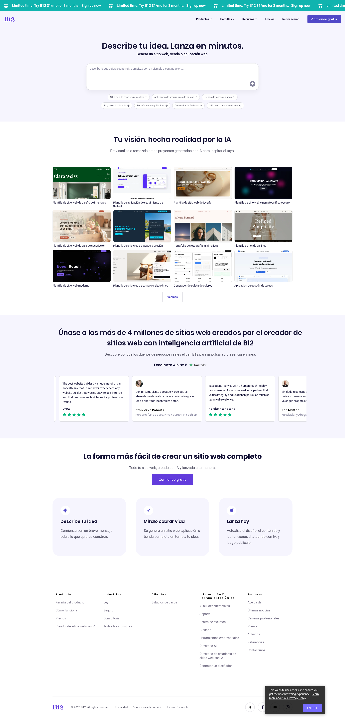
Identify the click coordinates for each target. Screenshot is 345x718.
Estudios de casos (164, 602)
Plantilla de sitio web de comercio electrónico (140, 285)
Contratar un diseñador (215, 666)
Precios (269, 19)
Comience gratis (324, 19)
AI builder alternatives (214, 606)
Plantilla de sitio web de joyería (192, 202)
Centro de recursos (212, 622)
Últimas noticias (259, 610)
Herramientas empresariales (219, 638)
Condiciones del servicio (147, 707)
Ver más (172, 297)
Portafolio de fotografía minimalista (196, 245)
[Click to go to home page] (20, 19)
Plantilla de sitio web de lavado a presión (138, 245)
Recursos (248, 19)
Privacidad (121, 707)
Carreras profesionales (263, 618)
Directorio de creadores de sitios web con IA (217, 656)
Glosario (205, 630)
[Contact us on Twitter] (250, 707)
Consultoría (111, 618)
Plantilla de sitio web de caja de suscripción (79, 245)
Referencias (256, 642)
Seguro (108, 610)
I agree (312, 708)
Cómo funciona (66, 610)
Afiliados (254, 634)
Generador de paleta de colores (193, 285)
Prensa (252, 626)
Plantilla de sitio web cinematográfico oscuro (262, 202)
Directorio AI (208, 646)
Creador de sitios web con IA (75, 626)
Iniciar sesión (290, 19)
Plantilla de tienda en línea (250, 245)
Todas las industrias (117, 626)
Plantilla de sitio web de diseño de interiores (79, 202)
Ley (105, 602)
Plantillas (226, 19)
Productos (202, 19)
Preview (81, 188)
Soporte (204, 614)
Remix (81, 178)
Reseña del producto (70, 602)
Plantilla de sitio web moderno (71, 285)
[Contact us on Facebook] (262, 707)
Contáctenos (256, 650)
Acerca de (254, 602)
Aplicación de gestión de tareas (253, 285)
